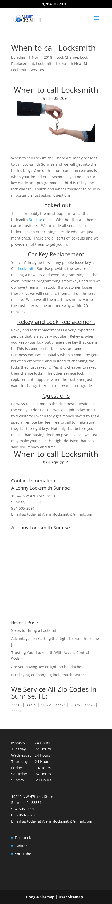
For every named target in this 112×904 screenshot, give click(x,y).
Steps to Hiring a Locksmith (35, 630)
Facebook (23, 837)
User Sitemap (71, 896)
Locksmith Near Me (72, 63)
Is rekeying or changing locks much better (47, 674)
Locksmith (45, 63)
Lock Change (67, 57)
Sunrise (36, 219)
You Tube (23, 853)
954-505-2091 (56, 98)
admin (22, 57)
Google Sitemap (40, 896)
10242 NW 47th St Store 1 (33, 495)
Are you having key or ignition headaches (47, 666)
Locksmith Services (27, 69)
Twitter (21, 845)
